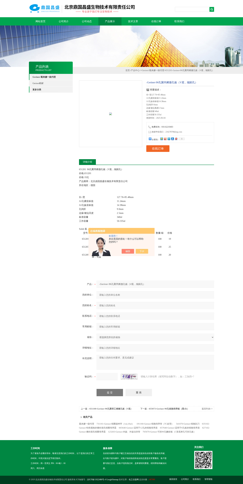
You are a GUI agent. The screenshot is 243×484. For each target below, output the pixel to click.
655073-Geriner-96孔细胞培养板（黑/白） (169, 408)
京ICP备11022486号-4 (96, 479)
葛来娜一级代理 (86, 424)
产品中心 (135, 70)
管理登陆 (208, 479)
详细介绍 (87, 162)
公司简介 (64, 21)
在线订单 (156, 21)
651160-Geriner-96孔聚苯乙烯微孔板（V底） (111, 408)
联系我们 (179, 21)
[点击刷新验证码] (129, 376)
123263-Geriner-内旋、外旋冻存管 (124, 431)
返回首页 (173, 479)
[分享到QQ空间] (161, 139)
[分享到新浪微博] (165, 139)
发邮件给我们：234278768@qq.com (167, 132)
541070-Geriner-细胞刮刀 (188, 424)
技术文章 (133, 21)
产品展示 (110, 21)
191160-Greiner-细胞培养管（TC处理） (155, 424)
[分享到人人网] (172, 139)
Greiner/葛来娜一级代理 (153, 70)
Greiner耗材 (38, 83)
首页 (127, 70)
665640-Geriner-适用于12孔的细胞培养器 (138, 428)
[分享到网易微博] (176, 139)
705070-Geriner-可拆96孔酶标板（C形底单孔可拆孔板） (169, 431)
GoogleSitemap (112, 479)
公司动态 (87, 21)
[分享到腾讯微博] (169, 139)
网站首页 (40, 21)
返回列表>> (207, 408)
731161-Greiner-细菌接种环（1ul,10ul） (115, 424)
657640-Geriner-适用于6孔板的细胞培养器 (180, 428)
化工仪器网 (134, 479)
